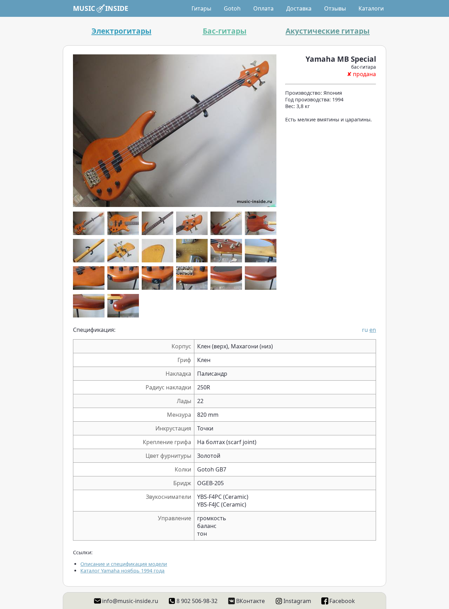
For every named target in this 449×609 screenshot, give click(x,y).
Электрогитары (122, 31)
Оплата (263, 8)
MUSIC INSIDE (100, 8)
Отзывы (335, 8)
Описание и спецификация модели (123, 564)
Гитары (201, 8)
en (372, 330)
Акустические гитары (328, 31)
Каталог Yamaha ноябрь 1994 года (122, 570)
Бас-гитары (225, 31)
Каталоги (371, 8)
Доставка (298, 8)
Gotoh (232, 8)
